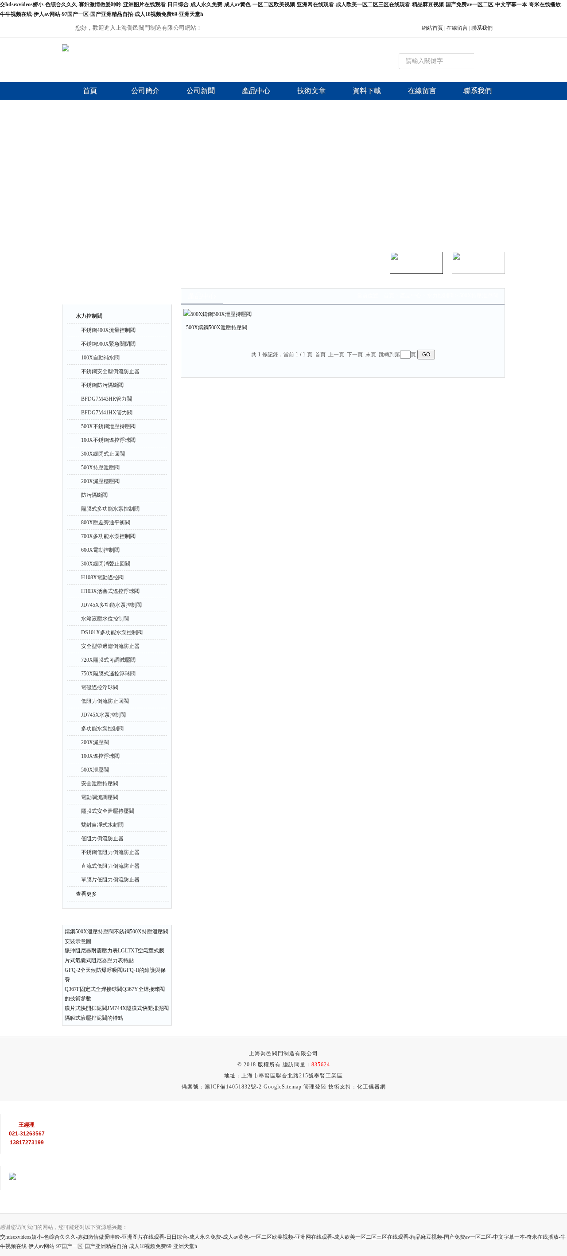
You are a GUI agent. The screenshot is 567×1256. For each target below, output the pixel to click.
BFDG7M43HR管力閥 (106, 399)
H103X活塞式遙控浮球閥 (110, 591)
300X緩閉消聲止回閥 (105, 564)
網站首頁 (432, 28)
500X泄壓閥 (95, 770)
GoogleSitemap (283, 1087)
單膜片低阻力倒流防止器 (110, 880)
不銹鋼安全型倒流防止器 (110, 371)
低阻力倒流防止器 (102, 838)
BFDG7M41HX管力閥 (106, 413)
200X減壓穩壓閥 (100, 481)
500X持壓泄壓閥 (100, 467)
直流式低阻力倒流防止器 (110, 866)
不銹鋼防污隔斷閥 (102, 385)
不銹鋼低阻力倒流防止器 (110, 852)
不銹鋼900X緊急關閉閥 (108, 344)
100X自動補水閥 (100, 358)
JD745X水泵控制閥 (103, 715)
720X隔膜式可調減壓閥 (108, 660)
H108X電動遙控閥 (102, 577)
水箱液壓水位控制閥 (105, 619)
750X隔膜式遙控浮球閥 (108, 674)
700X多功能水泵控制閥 (108, 536)
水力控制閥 (89, 316)
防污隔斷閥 (94, 495)
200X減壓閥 (95, 742)
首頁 (389, 296)
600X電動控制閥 (100, 550)
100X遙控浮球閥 (100, 756)
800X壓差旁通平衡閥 (105, 522)
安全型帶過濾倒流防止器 (110, 646)
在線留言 (457, 28)
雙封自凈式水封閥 (102, 825)
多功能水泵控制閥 (102, 729)
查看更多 (86, 894)
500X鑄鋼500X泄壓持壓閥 (216, 327)
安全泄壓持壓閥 (99, 783)
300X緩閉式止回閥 (103, 454)
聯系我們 (482, 28)
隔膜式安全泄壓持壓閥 (107, 811)
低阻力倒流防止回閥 (105, 701)
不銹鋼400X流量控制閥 (108, 330)
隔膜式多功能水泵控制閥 (110, 509)
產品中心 (410, 296)
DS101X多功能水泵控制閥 (112, 632)
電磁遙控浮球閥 (99, 687)
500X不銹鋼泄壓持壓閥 (108, 426)
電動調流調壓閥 (99, 797)
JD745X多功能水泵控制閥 (111, 605)
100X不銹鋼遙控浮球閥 (108, 440)
